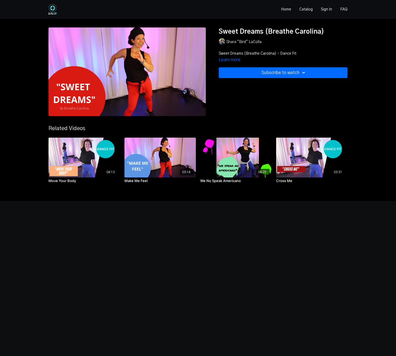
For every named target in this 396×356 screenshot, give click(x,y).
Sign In (326, 9)
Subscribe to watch (280, 73)
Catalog (306, 9)
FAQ (344, 9)
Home (286, 9)
